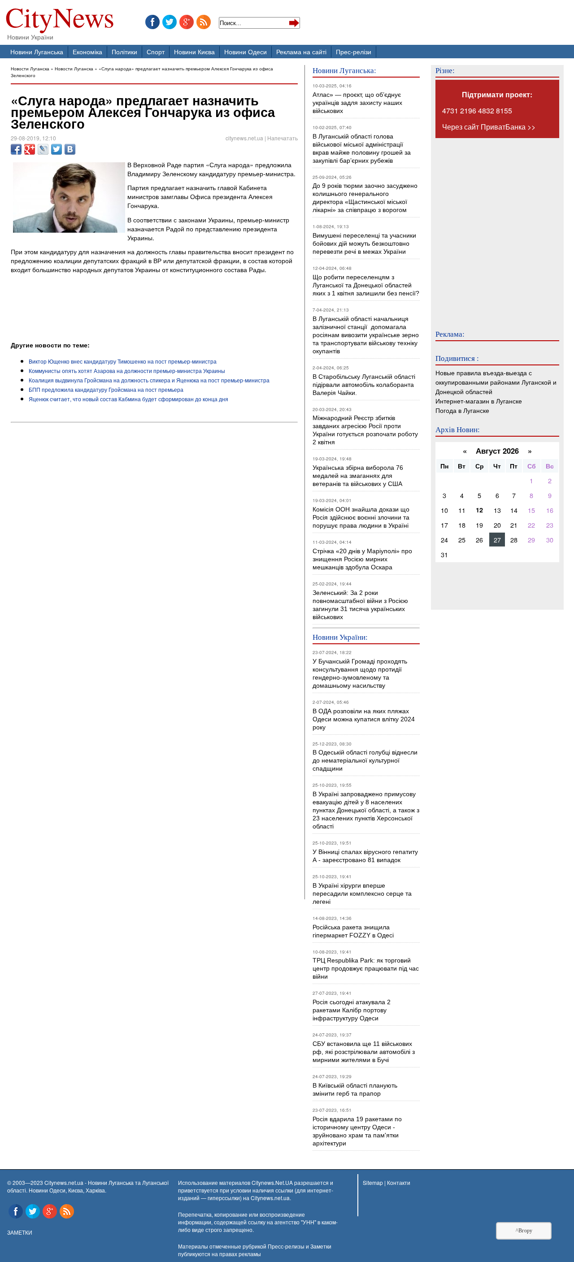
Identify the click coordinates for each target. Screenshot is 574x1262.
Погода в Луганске (462, 410)
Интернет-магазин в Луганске (478, 400)
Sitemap (373, 1182)
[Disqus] (154, 548)
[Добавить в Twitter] (56, 149)
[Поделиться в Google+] (29, 149)
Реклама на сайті (301, 51)
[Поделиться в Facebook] (16, 149)
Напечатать (282, 138)
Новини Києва (194, 51)
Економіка (87, 51)
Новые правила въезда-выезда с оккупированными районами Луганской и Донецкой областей (496, 382)
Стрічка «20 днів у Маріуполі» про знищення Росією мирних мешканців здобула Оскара (362, 559)
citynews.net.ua (244, 138)
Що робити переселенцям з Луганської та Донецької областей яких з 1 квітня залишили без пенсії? (366, 285)
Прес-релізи (353, 51)
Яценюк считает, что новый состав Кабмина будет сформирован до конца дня (128, 399)
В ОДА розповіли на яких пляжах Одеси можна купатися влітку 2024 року (364, 719)
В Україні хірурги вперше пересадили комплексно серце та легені (362, 893)
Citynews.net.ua (270, 1197)
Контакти (398, 1182)
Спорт (156, 51)
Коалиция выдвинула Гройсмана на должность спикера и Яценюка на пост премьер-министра (149, 380)
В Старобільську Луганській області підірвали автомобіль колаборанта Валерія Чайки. (365, 384)
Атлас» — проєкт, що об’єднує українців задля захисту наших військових (357, 102)
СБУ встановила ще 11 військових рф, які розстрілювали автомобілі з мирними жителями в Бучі (364, 1051)
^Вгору (524, 1230)
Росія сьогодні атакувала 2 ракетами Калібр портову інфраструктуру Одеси (352, 1010)
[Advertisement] (116, 315)
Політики (124, 51)
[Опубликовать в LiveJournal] (43, 149)
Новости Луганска (30, 68)
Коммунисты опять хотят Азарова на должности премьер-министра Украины (127, 370)
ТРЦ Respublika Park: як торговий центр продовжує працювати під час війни (366, 968)
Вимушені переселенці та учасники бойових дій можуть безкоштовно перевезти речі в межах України (364, 243)
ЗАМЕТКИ (19, 1232)
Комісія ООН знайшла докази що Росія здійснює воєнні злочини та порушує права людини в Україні (361, 517)
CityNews (59, 19)
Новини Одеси (245, 51)
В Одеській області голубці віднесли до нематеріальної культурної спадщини (365, 760)
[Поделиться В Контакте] (70, 149)
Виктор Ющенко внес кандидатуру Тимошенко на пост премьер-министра (123, 361)
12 (479, 509)
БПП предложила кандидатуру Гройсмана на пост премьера (106, 389)
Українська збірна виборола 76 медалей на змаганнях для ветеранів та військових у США (358, 475)
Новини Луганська (36, 51)
